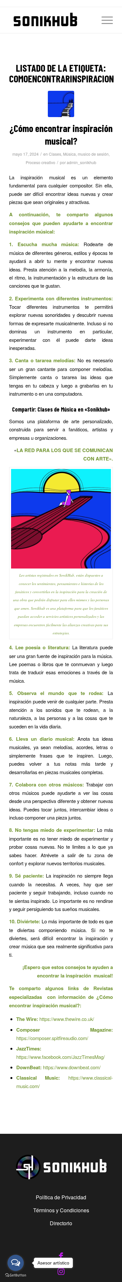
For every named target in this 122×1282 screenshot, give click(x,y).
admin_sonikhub (81, 162)
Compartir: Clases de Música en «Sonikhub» (61, 409)
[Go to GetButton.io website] (15, 1275)
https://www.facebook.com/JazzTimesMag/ (60, 1056)
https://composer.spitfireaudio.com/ (52, 1038)
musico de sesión (93, 154)
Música (69, 154)
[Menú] (104, 20)
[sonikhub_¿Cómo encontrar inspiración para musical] (61, 104)
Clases (55, 154)
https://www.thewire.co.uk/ (66, 1018)
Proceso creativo (40, 162)
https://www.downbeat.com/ (72, 1067)
